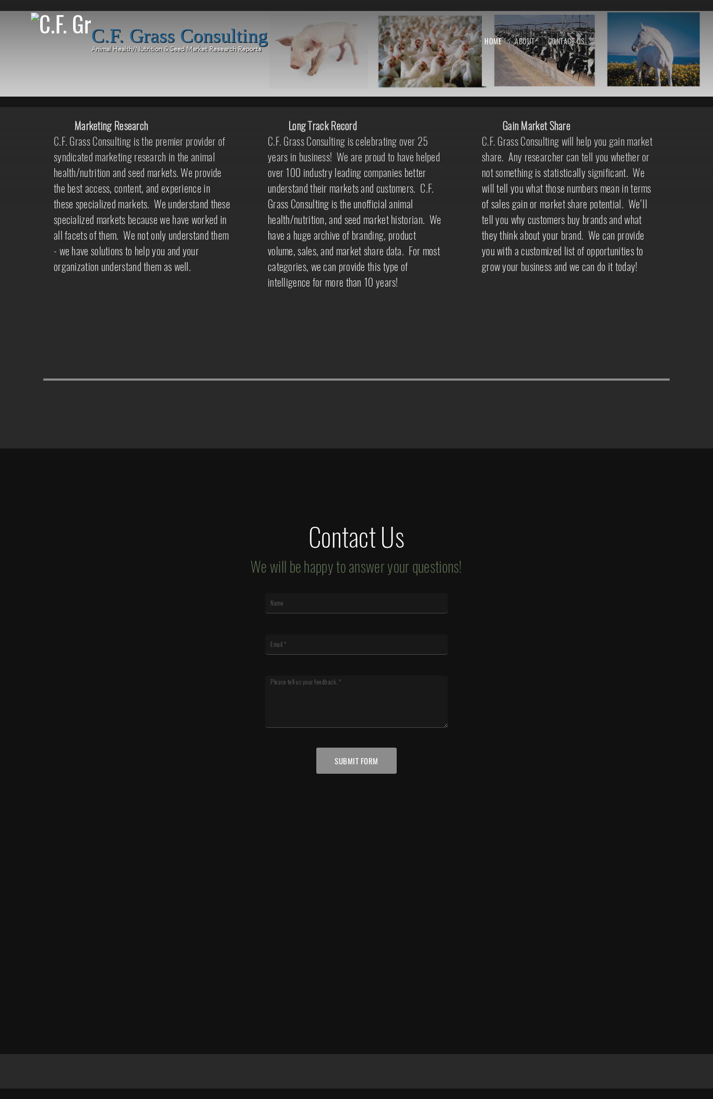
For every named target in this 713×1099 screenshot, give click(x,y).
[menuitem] (493, 40)
